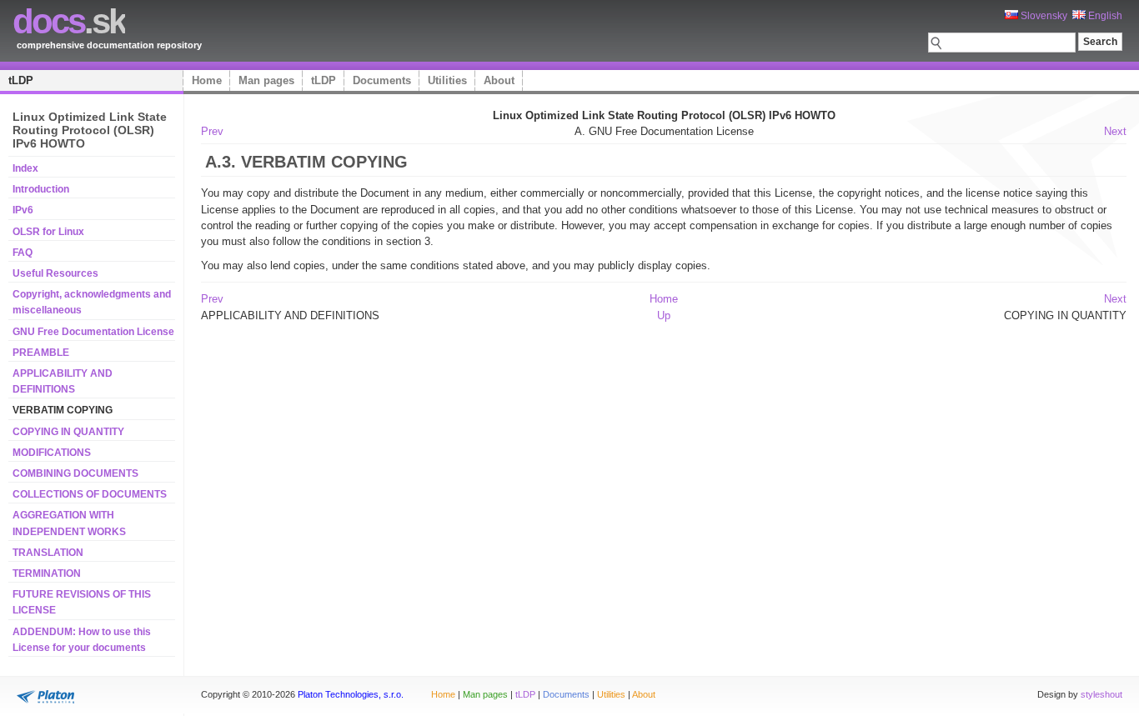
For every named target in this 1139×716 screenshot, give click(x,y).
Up (663, 315)
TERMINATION (47, 573)
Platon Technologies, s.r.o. (351, 694)
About (499, 80)
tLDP (20, 80)
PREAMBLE (41, 353)
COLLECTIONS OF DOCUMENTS (90, 494)
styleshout (1101, 694)
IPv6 (23, 210)
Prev (212, 131)
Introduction (41, 189)
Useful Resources (55, 273)
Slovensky (1042, 16)
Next (1115, 131)
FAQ (23, 253)
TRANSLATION (48, 553)
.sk (69, 21)
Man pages (266, 80)
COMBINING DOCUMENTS (75, 473)
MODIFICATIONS (52, 453)
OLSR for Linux (48, 232)
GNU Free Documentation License (93, 332)
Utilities (447, 80)
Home (207, 80)
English (1104, 16)
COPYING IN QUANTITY (68, 432)
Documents (382, 80)
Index (25, 168)
